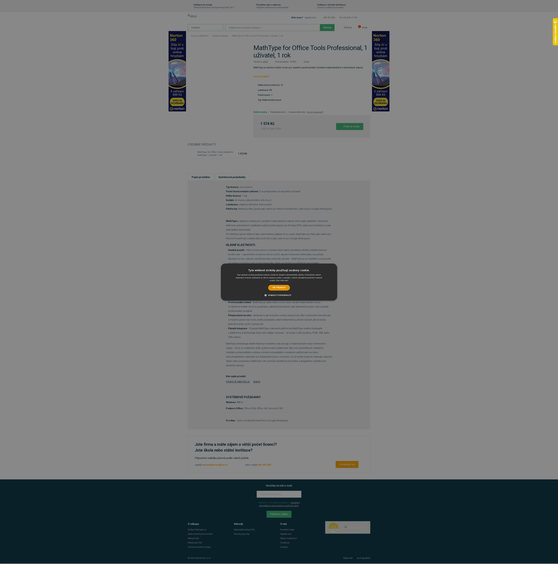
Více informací (282, 280)
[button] (279, 295)
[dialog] (279, 282)
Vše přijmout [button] (279, 287)
